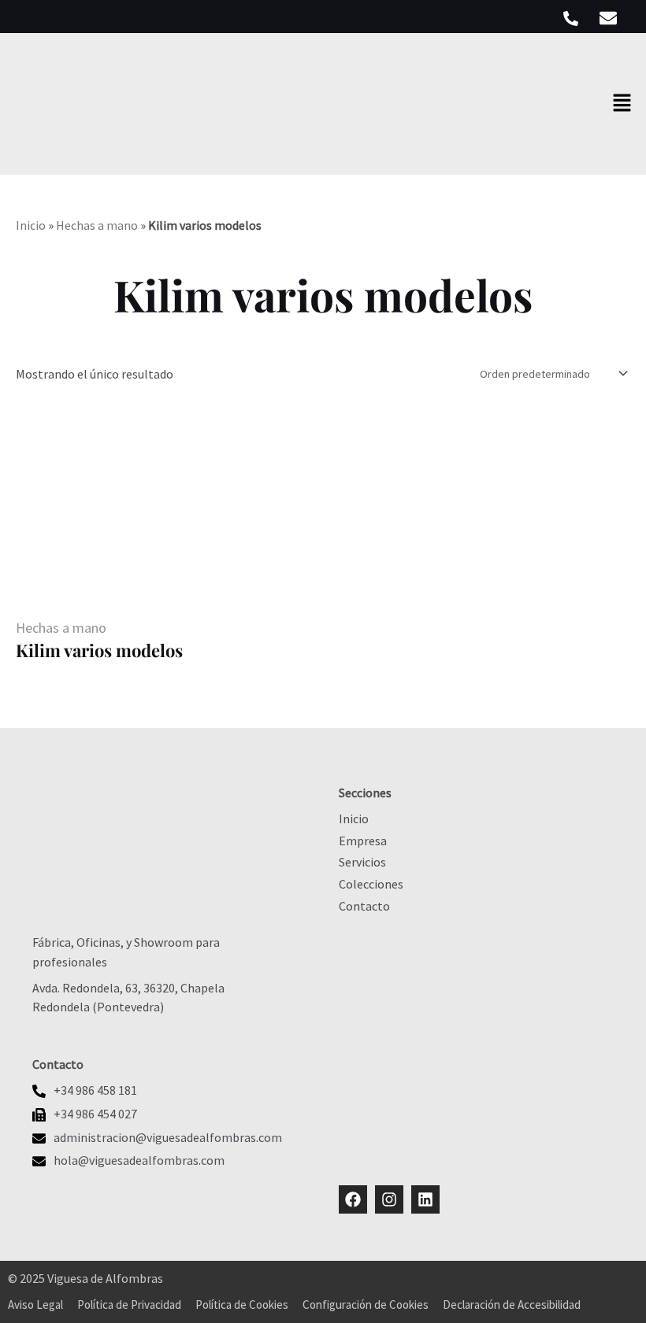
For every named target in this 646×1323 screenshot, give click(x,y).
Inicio (31, 225)
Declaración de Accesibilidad (512, 1304)
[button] (622, 103)
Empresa (363, 840)
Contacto (364, 906)
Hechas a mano (97, 225)
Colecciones (371, 884)
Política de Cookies (241, 1304)
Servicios (362, 862)
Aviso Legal (35, 1304)
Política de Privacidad (129, 1304)
